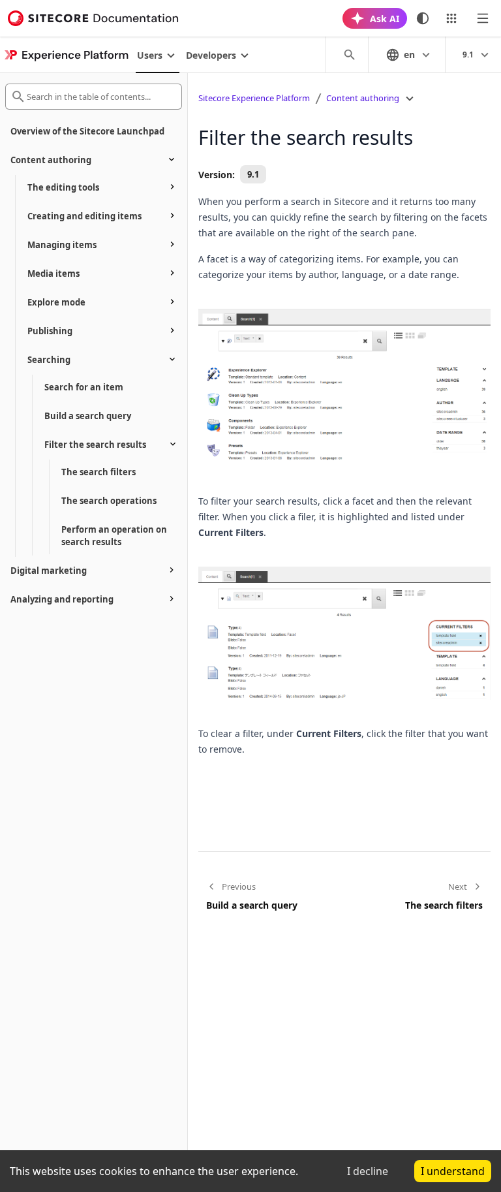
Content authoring (362, 98)
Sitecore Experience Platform (254, 98)
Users (149, 55)
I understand (453, 1171)
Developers (211, 55)
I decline (367, 1171)
